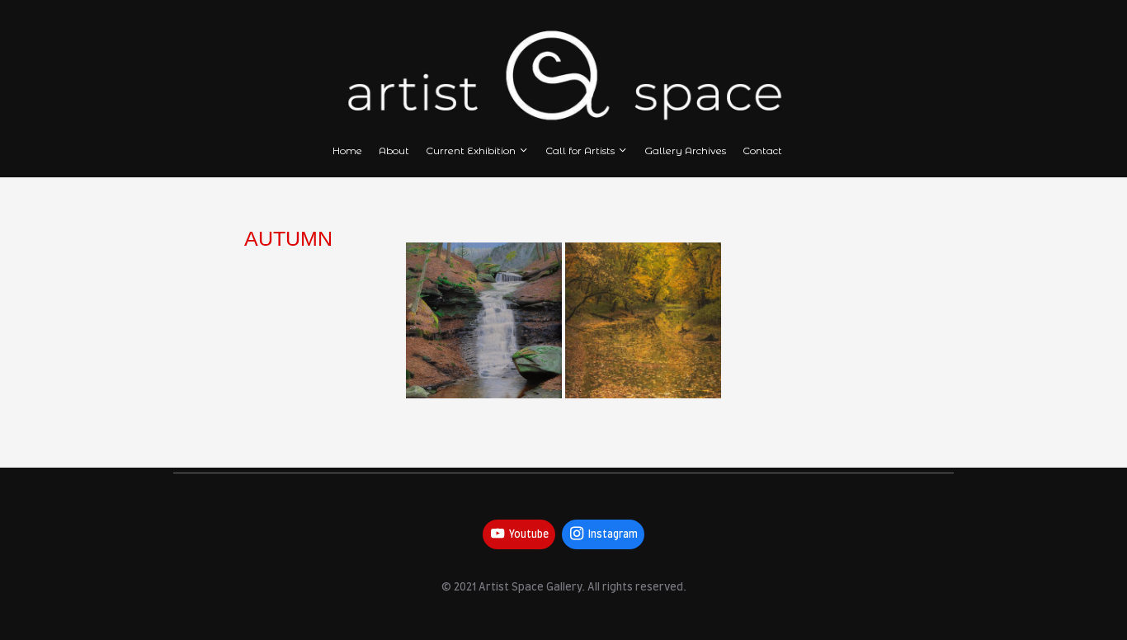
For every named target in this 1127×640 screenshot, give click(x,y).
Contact (762, 150)
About (394, 150)
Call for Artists (580, 150)
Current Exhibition (471, 150)
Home (347, 150)
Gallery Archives (685, 150)
